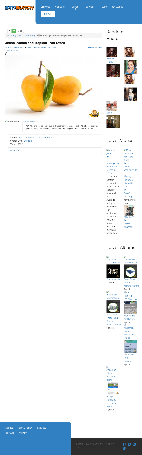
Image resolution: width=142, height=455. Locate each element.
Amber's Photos (33, 47)
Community (29, 35)
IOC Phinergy (130, 299)
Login (49, 14)
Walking (128, 196)
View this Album (49, 47)
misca (127, 58)
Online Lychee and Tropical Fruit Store (37, 137)
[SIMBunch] (19, 7)
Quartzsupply (113, 262)
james (109, 153)
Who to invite (130, 170)
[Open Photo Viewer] (53, 53)
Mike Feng (129, 217)
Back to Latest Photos (15, 47)
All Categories (14, 35)
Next (100, 47)
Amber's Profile (11, 50)
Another (128, 227)
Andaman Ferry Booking (129, 358)
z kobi (109, 113)
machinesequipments (117, 298)
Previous (92, 47)
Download (15, 150)
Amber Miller (28, 121)
